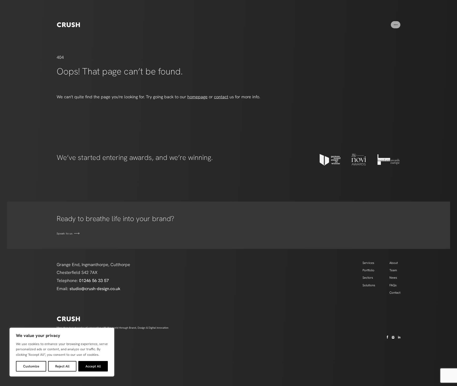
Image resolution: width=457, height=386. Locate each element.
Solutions (369, 285)
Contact (394, 293)
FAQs (393, 285)
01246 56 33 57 (94, 280)
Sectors (368, 278)
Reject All (62, 366)
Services (368, 263)
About (393, 263)
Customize (31, 366)
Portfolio (368, 270)
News (393, 278)
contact (221, 96)
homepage (197, 96)
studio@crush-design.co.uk (95, 288)
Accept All (93, 366)
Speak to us (65, 233)
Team (393, 270)
